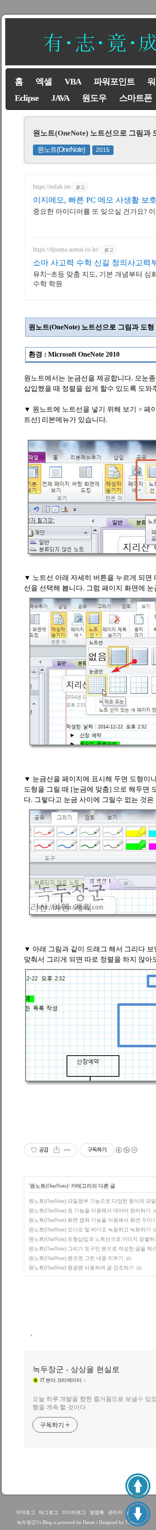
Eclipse (27, 98)
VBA (73, 81)
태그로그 (48, 1512)
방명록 (97, 1512)
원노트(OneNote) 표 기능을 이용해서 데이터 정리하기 (90, 1211)
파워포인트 (114, 81)
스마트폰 (135, 98)
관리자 (115, 1512)
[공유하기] (56, 1149)
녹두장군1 (28, 1522)
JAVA (60, 98)
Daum (89, 1522)
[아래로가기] (138, 1514)
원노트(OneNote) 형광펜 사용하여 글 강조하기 (81, 1268)
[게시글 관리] (67, 1149)
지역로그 (25, 1512)
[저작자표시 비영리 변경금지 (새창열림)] (126, 1150)
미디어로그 (74, 1512)
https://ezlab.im (52, 187)
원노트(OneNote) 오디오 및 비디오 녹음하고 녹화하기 (90, 1230)
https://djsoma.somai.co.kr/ (66, 249)
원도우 (94, 98)
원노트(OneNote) (61, 149)
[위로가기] (138, 1486)
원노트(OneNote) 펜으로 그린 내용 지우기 (76, 1258)
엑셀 (44, 81)
